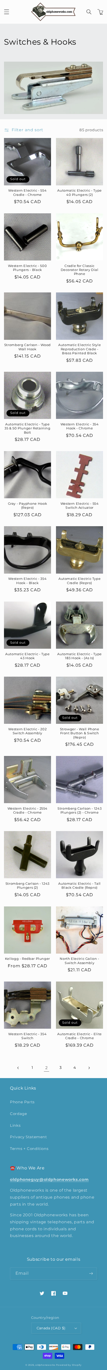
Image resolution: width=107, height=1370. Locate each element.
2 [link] (46, 1067)
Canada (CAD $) (51, 1328)
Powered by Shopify (68, 1365)
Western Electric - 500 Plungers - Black (27, 268)
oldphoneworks (45, 1365)
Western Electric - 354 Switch (27, 1036)
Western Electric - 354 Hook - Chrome (79, 426)
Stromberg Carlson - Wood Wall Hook (27, 347)
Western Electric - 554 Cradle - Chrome (27, 192)
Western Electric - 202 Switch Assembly (27, 731)
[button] (6, 12)
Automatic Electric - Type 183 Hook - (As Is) (79, 656)
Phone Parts (22, 1102)
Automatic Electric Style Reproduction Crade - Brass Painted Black (79, 349)
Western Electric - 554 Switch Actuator (79, 505)
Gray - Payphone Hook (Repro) (27, 505)
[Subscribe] (91, 1273)
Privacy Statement (28, 1137)
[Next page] (89, 1068)
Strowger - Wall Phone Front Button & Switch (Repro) (79, 733)
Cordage (18, 1114)
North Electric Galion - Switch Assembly (79, 961)
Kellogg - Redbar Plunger (27, 959)
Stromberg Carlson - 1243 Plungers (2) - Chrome (79, 810)
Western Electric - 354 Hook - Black (27, 581)
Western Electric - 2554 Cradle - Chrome (27, 810)
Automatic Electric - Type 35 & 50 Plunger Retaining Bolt (27, 428)
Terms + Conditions (29, 1148)
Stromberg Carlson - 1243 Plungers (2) (27, 885)
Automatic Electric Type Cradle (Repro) (79, 581)
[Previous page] (18, 1068)
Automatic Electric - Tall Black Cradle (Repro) (79, 885)
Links (15, 1125)
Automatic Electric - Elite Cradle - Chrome (79, 1036)
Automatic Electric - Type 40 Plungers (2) (79, 192)
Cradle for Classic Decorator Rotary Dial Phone (80, 270)
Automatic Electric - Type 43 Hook (27, 656)
